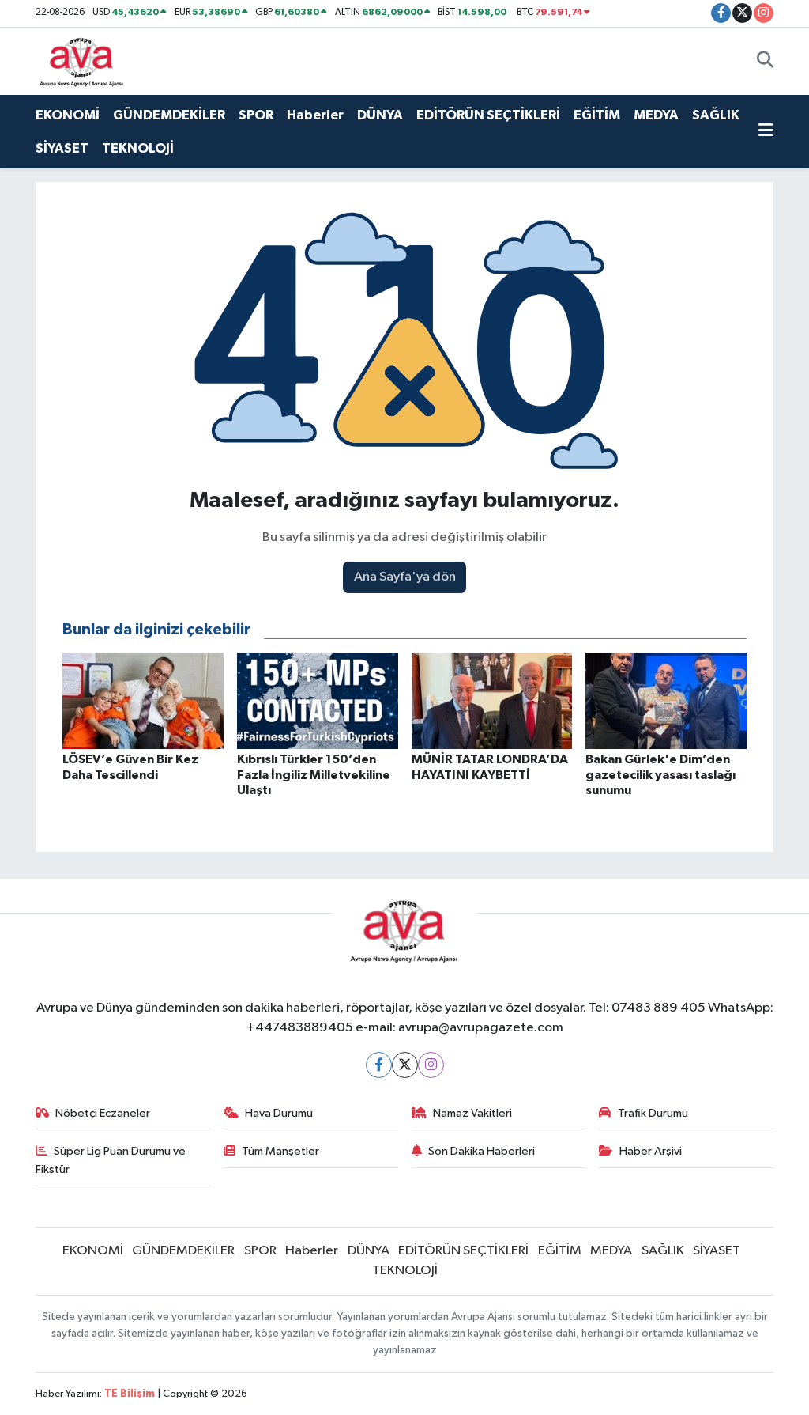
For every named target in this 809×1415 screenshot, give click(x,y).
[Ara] (765, 61)
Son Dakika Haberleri (481, 1151)
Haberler (315, 115)
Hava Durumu (279, 1113)
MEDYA (656, 115)
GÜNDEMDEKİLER (169, 115)
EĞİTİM (597, 115)
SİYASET (62, 148)
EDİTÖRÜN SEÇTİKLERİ (488, 115)
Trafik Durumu (653, 1113)
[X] (405, 1065)
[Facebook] (379, 1065)
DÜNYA (380, 115)
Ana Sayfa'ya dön (405, 577)
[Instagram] (431, 1065)
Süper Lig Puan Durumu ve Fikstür (111, 1160)
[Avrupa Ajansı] (82, 60)
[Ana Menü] (765, 132)
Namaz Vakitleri (472, 1113)
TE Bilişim (129, 1394)
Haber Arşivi (650, 1151)
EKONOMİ (68, 115)
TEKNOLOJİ (138, 148)
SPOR (256, 115)
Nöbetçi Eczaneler (102, 1113)
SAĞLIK (715, 115)
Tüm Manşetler (280, 1151)
